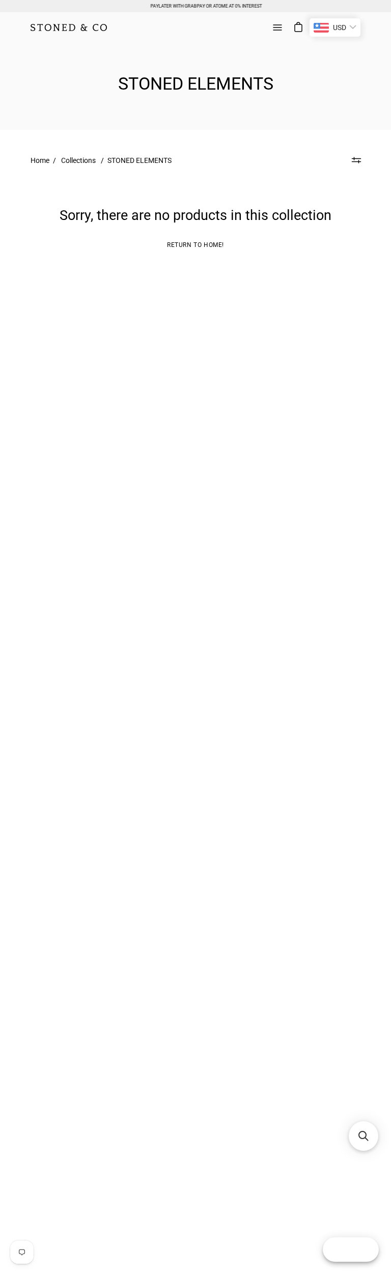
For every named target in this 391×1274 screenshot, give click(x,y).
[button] (363, 1136)
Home (40, 160)
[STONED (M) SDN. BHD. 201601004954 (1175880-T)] (69, 27)
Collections (78, 160)
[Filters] (356, 160)
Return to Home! (195, 244)
